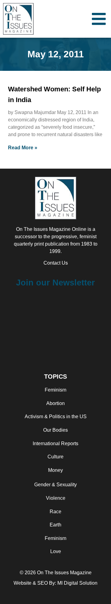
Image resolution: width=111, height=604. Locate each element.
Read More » (22, 147)
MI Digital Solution (77, 583)
